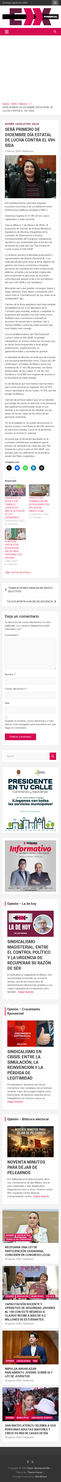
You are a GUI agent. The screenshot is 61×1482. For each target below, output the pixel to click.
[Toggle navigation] (6, 31)
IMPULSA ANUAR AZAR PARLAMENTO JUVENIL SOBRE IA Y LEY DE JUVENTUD (29, 1372)
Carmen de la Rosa (20, 572)
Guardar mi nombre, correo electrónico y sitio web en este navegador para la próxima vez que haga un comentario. (30, 724)
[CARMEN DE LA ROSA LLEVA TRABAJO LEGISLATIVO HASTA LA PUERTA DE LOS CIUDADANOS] (15, 490)
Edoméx (9, 124)
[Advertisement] (30, 67)
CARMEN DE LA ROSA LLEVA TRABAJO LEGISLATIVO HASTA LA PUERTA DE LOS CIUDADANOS (15, 508)
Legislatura (23, 124)
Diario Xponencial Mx (38, 1468)
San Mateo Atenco (42, 1418)
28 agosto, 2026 (13, 1259)
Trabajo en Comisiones (19, 1239)
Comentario (12, 635)
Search (53, 756)
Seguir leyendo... (26, 991)
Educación (22, 1296)
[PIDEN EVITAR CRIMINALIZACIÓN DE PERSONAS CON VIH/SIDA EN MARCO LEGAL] (39, 490)
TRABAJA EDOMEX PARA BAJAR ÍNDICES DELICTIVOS (30, 590)
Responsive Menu (55, 3)
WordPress (41, 1476)
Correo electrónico (16, 688)
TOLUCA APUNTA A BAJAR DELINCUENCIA (30, 601)
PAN (35, 1361)
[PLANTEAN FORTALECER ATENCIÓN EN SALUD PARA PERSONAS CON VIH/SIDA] (15, 534)
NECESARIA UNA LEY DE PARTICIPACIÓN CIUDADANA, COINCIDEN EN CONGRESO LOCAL (28, 1251)
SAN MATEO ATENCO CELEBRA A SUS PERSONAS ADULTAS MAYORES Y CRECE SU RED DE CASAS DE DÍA (30, 1429)
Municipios (37, 1296)
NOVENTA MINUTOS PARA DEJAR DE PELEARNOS (26, 1167)
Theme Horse (34, 1472)
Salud (35, 124)
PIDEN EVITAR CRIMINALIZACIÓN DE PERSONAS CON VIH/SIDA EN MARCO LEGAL (39, 504)
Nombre (10, 674)
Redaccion (28, 151)
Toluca (50, 1296)
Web (7, 703)
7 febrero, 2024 (13, 151)
